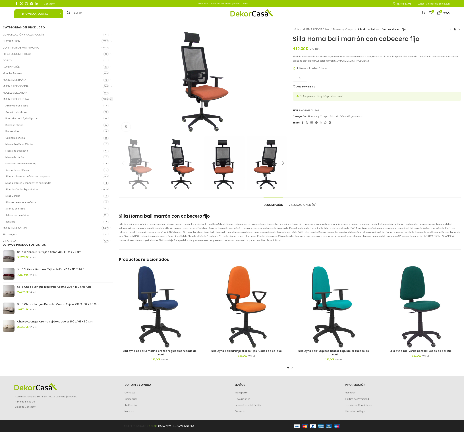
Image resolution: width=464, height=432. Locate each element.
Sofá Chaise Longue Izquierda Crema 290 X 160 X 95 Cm (54, 287)
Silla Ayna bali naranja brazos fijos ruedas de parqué (246, 351)
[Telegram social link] (330, 122)
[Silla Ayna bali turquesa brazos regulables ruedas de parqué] (333, 307)
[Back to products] (455, 29)
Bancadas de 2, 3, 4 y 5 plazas (21, 118)
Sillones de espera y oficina (20, 202)
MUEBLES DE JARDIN (15, 92)
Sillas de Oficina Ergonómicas (21, 189)
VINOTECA (9, 240)
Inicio (296, 29)
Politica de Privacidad (357, 398)
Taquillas (10, 221)
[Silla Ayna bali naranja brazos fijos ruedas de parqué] (246, 307)
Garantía (240, 411)
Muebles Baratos (12, 73)
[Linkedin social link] (36, 3)
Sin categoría (10, 234)
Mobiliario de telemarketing (20, 163)
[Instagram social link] (26, 3)
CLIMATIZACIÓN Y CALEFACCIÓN (23, 34)
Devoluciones (242, 398)
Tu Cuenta (131, 404)
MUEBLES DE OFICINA (16, 98)
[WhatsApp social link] (325, 122)
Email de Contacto (25, 406)
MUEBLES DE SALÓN (15, 227)
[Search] (68, 12)
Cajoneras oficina (15, 137)
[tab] (273, 203)
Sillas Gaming (12, 195)
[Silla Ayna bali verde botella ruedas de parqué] (420, 307)
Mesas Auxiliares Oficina (19, 144)
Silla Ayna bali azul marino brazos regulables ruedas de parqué (159, 352)
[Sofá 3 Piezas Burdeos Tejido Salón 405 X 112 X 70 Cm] (8, 274)
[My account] (423, 12)
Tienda (244, 3)
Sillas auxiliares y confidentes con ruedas (28, 182)
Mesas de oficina (14, 157)
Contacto (49, 3)
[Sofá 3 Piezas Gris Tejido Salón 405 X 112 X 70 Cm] (8, 256)
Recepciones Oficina (17, 169)
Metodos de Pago (355, 411)
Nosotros (350, 392)
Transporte (241, 392)
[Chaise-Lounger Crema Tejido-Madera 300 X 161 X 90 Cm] (8, 326)
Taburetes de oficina (17, 215)
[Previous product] (450, 29)
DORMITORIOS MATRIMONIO (21, 47)
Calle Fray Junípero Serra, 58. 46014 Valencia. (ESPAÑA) (46, 396)
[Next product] (459, 29)
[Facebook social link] (16, 3)
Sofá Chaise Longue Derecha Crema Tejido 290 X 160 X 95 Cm (57, 304)
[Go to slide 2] (292, 367)
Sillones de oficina (15, 208)
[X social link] (21, 3)
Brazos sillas (12, 131)
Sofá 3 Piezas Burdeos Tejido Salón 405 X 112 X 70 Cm (52, 269)
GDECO (7, 60)
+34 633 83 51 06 (25, 401)
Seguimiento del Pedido (248, 404)
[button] (123, 163)
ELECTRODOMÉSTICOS (17, 53)
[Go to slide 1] (288, 367)
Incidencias (131, 398)
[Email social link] (311, 122)
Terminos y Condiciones (358, 404)
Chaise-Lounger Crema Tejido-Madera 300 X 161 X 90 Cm (54, 321)
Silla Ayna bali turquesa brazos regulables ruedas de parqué (333, 352)
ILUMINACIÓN (11, 66)
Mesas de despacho (16, 150)
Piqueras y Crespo (343, 29)
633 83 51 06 (403, 3)
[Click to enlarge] (125, 126)
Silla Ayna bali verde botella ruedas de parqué (420, 351)
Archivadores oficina (16, 105)
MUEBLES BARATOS (136, 425)
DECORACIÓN (11, 41)
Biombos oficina (14, 124)
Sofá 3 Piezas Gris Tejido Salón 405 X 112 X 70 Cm (49, 252)
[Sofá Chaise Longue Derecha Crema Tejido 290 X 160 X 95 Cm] (8, 308)
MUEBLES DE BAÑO (14, 79)
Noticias (129, 411)
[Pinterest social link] (31, 3)
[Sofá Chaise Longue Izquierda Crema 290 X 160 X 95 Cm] (8, 291)
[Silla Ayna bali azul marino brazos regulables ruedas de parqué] (159, 307)
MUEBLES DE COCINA (16, 86)
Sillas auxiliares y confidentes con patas (27, 176)
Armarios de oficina (16, 112)
